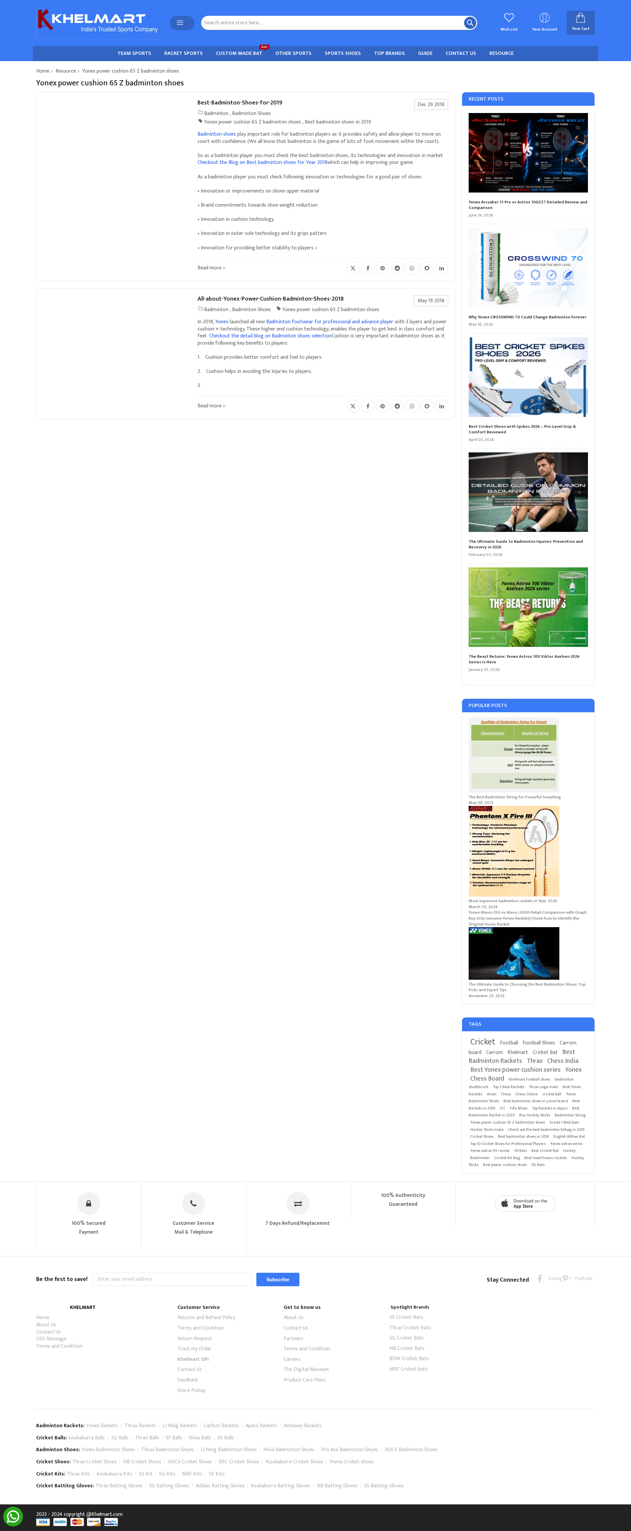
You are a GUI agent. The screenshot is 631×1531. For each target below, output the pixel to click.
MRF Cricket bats (408, 1369)
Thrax (535, 1060)
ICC (502, 1108)
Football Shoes (539, 1043)
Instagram (553, 1278)
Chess (506, 1094)
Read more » (211, 268)
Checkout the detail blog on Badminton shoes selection (270, 335)
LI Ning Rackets (180, 1425)
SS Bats (520, 1150)
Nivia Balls (200, 1437)
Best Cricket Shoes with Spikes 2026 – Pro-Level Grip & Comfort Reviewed (522, 429)
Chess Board (487, 1078)
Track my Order (194, 1348)
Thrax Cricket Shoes (94, 1461)
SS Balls (226, 1437)
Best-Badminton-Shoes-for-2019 (240, 103)
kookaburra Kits (114, 1474)
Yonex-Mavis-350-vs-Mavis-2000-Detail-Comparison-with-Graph (528, 912)
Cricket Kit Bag (507, 1157)
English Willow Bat (569, 1136)
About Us (46, 1324)
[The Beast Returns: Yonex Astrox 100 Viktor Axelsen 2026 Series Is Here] (528, 608)
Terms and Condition (59, 1346)
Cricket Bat (545, 1052)
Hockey (569, 1150)
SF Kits (217, 1474)
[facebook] (540, 1278)
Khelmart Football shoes (529, 1079)
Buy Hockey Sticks (534, 1115)
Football (509, 1043)
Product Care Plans (305, 1380)
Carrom (494, 1052)
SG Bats (538, 1164)
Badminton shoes (217, 134)
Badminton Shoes (251, 113)
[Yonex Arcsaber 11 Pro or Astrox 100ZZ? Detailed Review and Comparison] (528, 153)
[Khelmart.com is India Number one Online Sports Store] (98, 23)
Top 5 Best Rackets (508, 1087)
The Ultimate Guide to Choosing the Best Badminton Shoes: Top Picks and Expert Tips (527, 987)
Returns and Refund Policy (206, 1317)
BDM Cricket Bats (409, 1358)
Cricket (482, 1042)
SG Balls (120, 1437)
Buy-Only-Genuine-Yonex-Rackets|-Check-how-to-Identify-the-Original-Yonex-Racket (524, 921)
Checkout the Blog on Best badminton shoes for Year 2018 (262, 162)
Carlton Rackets (221, 1425)
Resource (66, 71)
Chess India (562, 1060)
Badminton (216, 113)
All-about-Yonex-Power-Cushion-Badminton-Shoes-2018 (271, 299)
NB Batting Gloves (337, 1485)
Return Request (194, 1338)
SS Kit (145, 1474)
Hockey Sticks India (486, 1129)
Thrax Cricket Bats (410, 1327)
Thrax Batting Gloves (119, 1485)
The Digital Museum (306, 1369)
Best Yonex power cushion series (515, 1069)
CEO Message (51, 1339)
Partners (293, 1338)
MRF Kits (192, 1474)
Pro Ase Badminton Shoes (349, 1449)
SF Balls (174, 1437)
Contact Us (48, 1332)
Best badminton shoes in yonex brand (535, 1101)
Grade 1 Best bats (564, 1122)
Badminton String (570, 1115)
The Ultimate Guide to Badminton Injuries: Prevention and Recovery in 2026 (526, 544)
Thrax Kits (78, 1474)
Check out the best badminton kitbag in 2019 (546, 1129)
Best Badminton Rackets (522, 1056)
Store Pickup (191, 1390)
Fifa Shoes (518, 1108)
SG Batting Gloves (169, 1485)
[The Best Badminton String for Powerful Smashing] (514, 791)
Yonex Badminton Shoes (108, 1449)
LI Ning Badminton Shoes (229, 1449)
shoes (491, 1094)
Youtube (578, 1278)
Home (42, 71)
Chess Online (526, 1094)
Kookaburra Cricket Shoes (294, 1461)
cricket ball (551, 1094)
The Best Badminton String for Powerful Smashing (515, 797)
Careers (292, 1359)
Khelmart (517, 1052)
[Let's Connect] (13, 1524)
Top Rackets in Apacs (550, 1108)
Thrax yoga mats (543, 1087)
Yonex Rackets (102, 1425)
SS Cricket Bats (406, 1317)
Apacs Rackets (261, 1425)
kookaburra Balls (87, 1437)
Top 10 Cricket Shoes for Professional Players (508, 1143)
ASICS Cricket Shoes (190, 1461)
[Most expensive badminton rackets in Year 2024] (514, 895)
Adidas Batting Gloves (220, 1485)
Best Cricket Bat (545, 1150)
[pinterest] (565, 1278)
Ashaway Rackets (302, 1425)
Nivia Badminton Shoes (289, 1449)
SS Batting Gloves (384, 1485)
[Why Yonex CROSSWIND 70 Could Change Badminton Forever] (528, 268)
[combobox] (339, 23)
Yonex (573, 1069)
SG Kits (167, 1474)
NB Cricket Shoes (142, 1461)
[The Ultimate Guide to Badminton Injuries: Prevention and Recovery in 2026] (528, 493)
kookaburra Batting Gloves (280, 1485)
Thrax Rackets (140, 1425)
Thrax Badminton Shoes (167, 1449)
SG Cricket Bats (406, 1338)
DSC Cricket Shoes (239, 1461)
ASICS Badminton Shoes (411, 1449)
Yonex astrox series (566, 1143)
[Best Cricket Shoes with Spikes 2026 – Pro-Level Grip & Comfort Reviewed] (528, 378)
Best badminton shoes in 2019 (338, 122)
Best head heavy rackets (546, 1157)
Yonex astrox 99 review (490, 1150)
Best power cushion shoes (505, 1164)
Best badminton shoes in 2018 (523, 1136)
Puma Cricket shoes (352, 1461)
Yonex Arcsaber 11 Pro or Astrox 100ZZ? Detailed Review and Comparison (528, 205)
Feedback (187, 1380)
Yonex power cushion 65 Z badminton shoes (252, 122)
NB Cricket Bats (407, 1348)
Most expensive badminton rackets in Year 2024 (513, 900)
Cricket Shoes (481, 1136)
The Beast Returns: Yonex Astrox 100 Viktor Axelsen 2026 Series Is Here (524, 659)
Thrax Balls (147, 1437)
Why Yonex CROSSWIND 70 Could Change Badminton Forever (527, 317)
